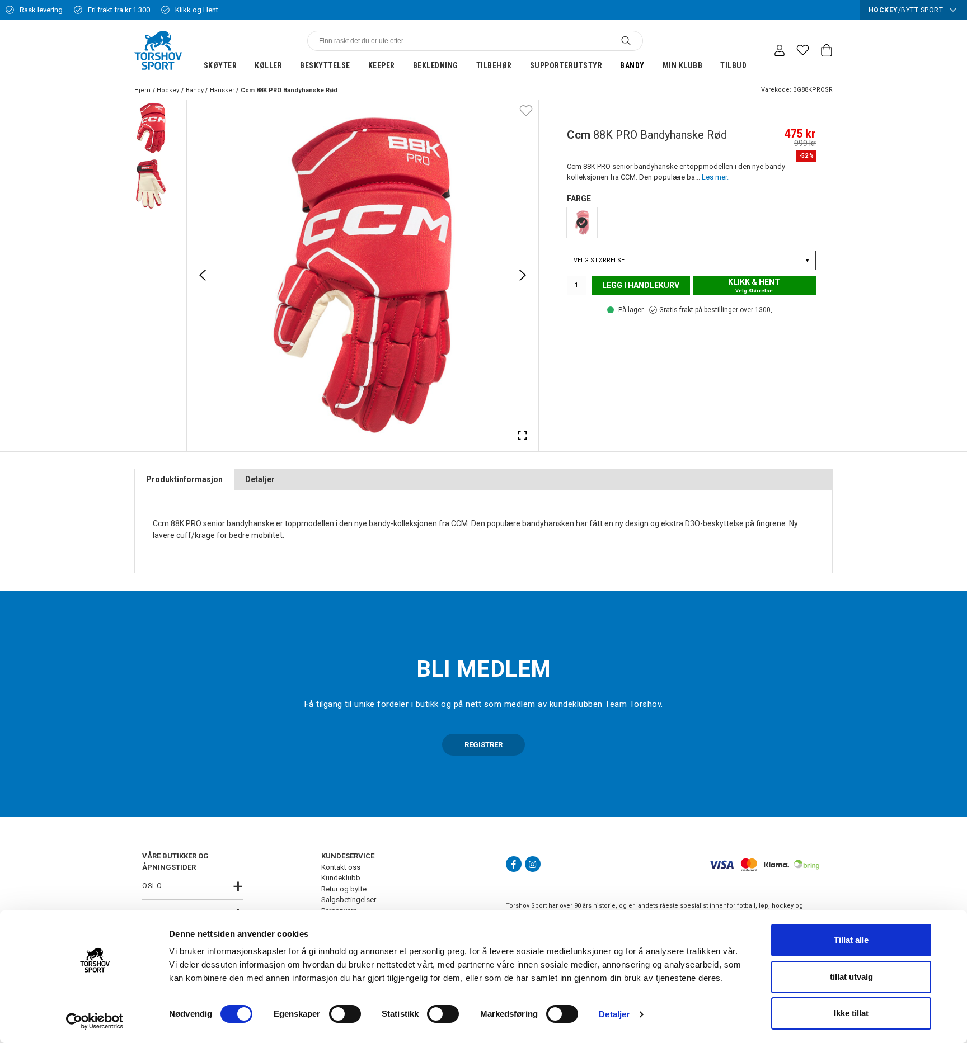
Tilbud (733, 65)
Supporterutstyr (566, 65)
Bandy (632, 65)
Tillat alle (851, 940)
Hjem (142, 90)
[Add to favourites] (526, 110)
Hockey (168, 90)
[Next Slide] (522, 275)
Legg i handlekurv (640, 285)
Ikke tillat (851, 1013)
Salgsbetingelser (348, 899)
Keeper (381, 65)
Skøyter (220, 65)
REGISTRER (483, 744)
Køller (268, 65)
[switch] (345, 1014)
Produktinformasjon (184, 479)
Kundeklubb (340, 878)
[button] (151, 128)
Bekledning (435, 65)
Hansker (222, 90)
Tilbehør (494, 65)
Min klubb (683, 65)
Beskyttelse (325, 65)
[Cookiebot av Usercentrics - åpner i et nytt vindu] (95, 1021)
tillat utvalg (851, 976)
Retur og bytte (344, 889)
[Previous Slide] (202, 275)
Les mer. (715, 177)
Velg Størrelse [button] (691, 260)
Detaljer (614, 1014)
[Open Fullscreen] (522, 435)
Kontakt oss (340, 867)
